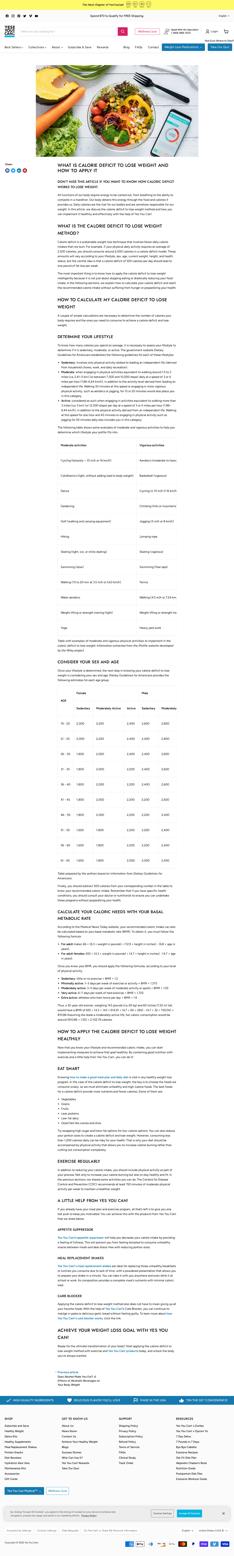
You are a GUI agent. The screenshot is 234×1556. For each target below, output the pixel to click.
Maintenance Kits (15, 1468)
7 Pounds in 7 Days (187, 1441)
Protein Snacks (14, 1452)
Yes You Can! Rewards (75, 1463)
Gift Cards (11, 1479)
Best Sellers (13, 47)
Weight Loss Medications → (183, 47)
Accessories (12, 1473)
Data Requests (70, 1530)
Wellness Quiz (147, 32)
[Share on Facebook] (7, 170)
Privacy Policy (127, 1431)
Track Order (126, 1463)
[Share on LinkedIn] (19, 170)
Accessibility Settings (19, 1530)
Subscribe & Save (79, 47)
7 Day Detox (183, 1436)
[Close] (224, 1513)
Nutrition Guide (185, 1468)
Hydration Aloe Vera (17, 1463)
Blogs (65, 1447)
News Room (69, 1431)
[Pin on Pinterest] (25, 170)
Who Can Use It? (72, 1457)
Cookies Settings (162, 1513)
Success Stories (71, 1452)
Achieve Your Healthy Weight (80, 1441)
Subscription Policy (131, 1436)
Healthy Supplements (18, 1441)
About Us (67, 1425)
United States (211, 1530)
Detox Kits (11, 1436)
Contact (153, 47)
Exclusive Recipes (187, 1452)
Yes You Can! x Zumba (190, 1425)
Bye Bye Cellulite (186, 1447)
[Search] (123, 31)
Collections (36, 47)
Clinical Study (127, 1457)
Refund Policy (127, 1441)
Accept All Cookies (189, 1513)
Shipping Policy (128, 1425)
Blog (126, 47)
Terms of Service (129, 1447)
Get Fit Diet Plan (186, 1457)
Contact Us (69, 1436)
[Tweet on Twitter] (13, 170)
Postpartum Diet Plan (189, 1473)
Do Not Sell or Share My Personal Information (110, 1530)
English (223, 15)
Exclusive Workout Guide (191, 1479)
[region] (117, 1513)
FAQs (138, 47)
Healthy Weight (14, 1431)
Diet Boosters (13, 1457)
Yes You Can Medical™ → (24, 1491)
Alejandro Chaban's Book (191, 1463)
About (56, 47)
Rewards (102, 47)
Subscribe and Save (17, 1425)
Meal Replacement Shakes (21, 1447)
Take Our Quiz (219, 47)
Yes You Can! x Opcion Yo (192, 1431)
